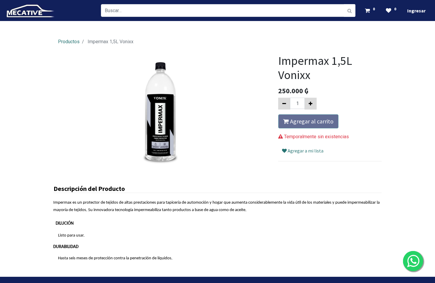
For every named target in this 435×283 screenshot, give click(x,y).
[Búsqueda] (349, 10)
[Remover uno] (284, 103)
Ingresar (416, 11)
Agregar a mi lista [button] (305, 151)
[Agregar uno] (310, 103)
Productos (69, 41)
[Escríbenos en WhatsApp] (413, 261)
